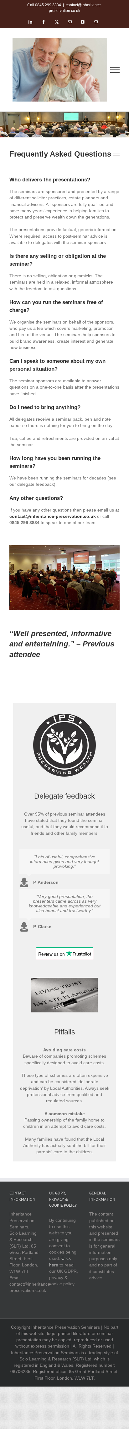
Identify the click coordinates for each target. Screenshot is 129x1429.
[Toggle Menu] (115, 70)
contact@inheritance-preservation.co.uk (52, 516)
